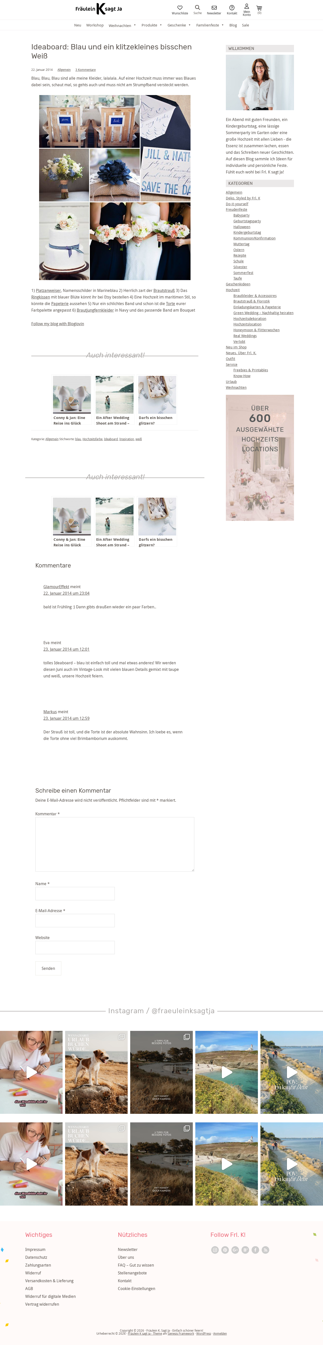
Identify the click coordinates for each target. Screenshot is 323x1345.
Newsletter (214, 13)
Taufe (237, 278)
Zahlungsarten (38, 1265)
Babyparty (241, 215)
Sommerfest (243, 272)
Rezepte (239, 255)
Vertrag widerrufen (42, 1304)
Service (231, 364)
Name (42, 883)
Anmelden (220, 1333)
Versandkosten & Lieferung (49, 1280)
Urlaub (231, 381)
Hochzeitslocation (247, 324)
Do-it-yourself (237, 203)
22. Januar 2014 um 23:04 (66, 593)
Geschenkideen (238, 284)
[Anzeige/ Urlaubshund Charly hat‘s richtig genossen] (96, 1072)
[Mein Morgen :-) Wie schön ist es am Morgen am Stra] (291, 1072)
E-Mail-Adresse (50, 910)
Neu (77, 24)
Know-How (241, 375)
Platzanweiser (48, 290)
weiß (139, 439)
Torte (170, 303)
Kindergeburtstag (247, 232)
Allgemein (64, 70)
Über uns (126, 1257)
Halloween (241, 226)
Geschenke (177, 24)
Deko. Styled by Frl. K (243, 198)
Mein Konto (247, 13)
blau (78, 439)
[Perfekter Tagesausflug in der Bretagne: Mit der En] (226, 1072)
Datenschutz (36, 1257)
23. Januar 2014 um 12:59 (66, 718)
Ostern (238, 249)
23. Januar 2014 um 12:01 (66, 649)
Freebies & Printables (250, 370)
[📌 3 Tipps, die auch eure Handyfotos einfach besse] (161, 1072)
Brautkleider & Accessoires (255, 295)
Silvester (240, 266)
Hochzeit (233, 289)
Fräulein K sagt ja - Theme (145, 1333)
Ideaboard (111, 439)
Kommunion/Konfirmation (254, 238)
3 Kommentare (85, 70)
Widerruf (33, 1273)
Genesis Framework (181, 1333)
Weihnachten (236, 387)
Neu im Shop (236, 347)
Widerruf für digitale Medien (50, 1296)
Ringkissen (40, 297)
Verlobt (239, 341)
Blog (233, 24)
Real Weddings (245, 335)
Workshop (95, 24)
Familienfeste (207, 24)
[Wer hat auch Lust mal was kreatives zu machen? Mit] (31, 1072)
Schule (238, 261)
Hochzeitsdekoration (249, 318)
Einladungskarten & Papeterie (257, 307)
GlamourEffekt (56, 586)
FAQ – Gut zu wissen (136, 1265)
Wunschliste (180, 13)
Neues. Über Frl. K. (241, 352)
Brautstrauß (164, 290)
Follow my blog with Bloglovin (57, 323)
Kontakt (232, 13)
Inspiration (126, 439)
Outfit (230, 358)
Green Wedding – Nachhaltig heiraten (263, 312)
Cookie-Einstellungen (136, 1288)
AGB (29, 1288)
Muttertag (241, 244)
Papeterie (60, 303)
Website (42, 937)
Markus (50, 711)
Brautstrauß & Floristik (251, 301)
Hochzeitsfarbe (92, 439)
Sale (245, 24)
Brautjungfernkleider (95, 310)
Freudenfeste (236, 209)
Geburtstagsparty (247, 221)
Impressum (35, 1249)
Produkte (149, 24)
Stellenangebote (132, 1273)
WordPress (203, 1333)
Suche (198, 12)
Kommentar (47, 814)
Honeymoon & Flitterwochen (256, 329)
